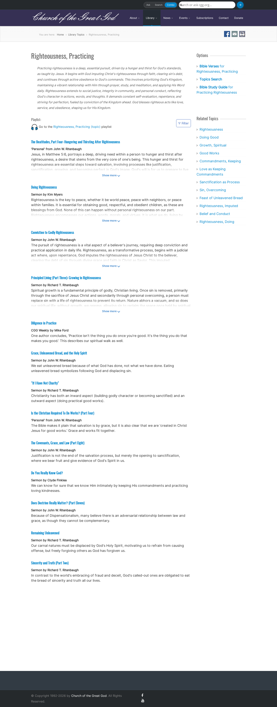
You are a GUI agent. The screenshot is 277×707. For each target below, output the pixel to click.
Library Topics (76, 34)
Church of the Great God (73, 17)
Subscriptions (204, 17)
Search (158, 4)
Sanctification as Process (220, 182)
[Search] (240, 5)
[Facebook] (142, 695)
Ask (148, 4)
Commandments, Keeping (220, 161)
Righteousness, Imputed (219, 206)
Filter (185, 123)
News (167, 17)
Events (183, 17)
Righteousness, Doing (217, 222)
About (134, 17)
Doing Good (209, 137)
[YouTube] (142, 700)
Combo (170, 4)
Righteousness (211, 129)
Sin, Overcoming (213, 190)
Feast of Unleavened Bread (221, 198)
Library (150, 17)
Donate (238, 17)
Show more (109, 175)
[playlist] (34, 127)
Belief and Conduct (215, 214)
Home (60, 34)
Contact (224, 17)
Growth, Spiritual (213, 145)
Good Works (209, 153)
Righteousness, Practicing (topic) (76, 127)
